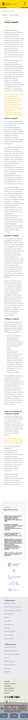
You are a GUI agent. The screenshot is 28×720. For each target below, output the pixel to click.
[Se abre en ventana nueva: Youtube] (12, 697)
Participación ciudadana (9, 631)
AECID (5, 657)
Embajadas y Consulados (10, 603)
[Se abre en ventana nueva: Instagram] (14, 697)
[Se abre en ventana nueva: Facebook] (9, 697)
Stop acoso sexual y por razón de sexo (13, 610)
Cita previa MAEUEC (8, 624)
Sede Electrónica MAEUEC (10, 650)
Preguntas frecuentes (9, 614)
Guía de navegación (9, 688)
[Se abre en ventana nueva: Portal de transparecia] (14, 590)
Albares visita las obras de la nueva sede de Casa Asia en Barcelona (13, 554)
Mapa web (7, 693)
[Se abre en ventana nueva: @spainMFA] (8, 697)
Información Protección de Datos (12, 607)
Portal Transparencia (9, 664)
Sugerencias (7, 628)
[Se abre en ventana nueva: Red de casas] (14, 583)
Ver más (4, 715)
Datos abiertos (7, 621)
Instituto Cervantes (8, 661)
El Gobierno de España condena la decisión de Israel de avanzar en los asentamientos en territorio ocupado (13, 527)
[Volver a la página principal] (10, 4)
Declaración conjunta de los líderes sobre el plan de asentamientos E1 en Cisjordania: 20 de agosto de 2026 (13, 518)
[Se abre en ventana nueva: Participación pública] (14, 577)
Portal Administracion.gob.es (11, 654)
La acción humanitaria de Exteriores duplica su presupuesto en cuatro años (13, 534)
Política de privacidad (9, 683)
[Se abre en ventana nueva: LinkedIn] (19, 697)
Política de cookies (9, 690)
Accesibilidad (7, 686)
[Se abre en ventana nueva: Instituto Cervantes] (14, 571)
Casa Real (6, 672)
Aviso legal (7, 681)
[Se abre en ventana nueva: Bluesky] (16, 697)
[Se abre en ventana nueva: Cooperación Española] (14, 565)
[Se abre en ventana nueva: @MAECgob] (5, 697)
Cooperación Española (9, 647)
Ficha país (6, 617)
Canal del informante (9, 635)
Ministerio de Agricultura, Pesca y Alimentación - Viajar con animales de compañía (13, 441)
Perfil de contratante (9, 638)
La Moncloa (7, 668)
